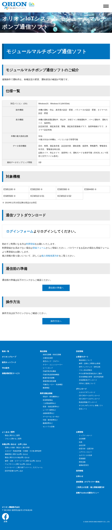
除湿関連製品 (48, 400)
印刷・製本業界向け (50, 420)
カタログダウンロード (87, 392)
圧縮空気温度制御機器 (51, 375)
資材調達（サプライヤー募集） (88, 482)
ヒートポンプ (48, 368)
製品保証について (85, 360)
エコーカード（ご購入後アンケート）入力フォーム (24, 467)
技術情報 (79, 351)
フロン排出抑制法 (85, 370)
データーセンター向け (51, 417)
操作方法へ (56, 321)
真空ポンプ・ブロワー (51, 361)
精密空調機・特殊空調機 (52, 355)
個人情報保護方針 (50, 256)
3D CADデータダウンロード (89, 399)
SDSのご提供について (87, 383)
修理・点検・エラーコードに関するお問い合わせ (23, 461)
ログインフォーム (19, 231)
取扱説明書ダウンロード (88, 402)
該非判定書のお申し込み (14, 471)
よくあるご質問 (8, 432)
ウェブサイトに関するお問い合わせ (18, 464)
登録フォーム (39, 248)
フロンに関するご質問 (13, 439)
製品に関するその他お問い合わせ (17, 457)
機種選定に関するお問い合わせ (16, 454)
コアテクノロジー (85, 452)
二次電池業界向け (49, 403)
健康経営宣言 (84, 465)
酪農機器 (46, 388)
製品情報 (43, 351)
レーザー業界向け (49, 410)
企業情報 (79, 432)
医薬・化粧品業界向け (51, 407)
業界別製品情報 (46, 393)
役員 (80, 442)
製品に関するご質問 (12, 435)
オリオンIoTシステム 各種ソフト (91, 405)
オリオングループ (9, 357)
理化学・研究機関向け (51, 397)
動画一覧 (5, 351)
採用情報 (79, 471)
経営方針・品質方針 (86, 449)
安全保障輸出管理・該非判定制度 (91, 377)
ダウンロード (81, 389)
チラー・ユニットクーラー (53, 365)
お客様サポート (82, 357)
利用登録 (30, 244)
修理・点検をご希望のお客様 (89, 363)
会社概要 (82, 439)
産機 (5, 521)
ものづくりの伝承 (85, 455)
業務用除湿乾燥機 (49, 381)
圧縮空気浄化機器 (49, 371)
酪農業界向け (48, 423)
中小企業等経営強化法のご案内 (90, 373)
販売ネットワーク (9, 362)
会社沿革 (82, 445)
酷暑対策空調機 (48, 378)
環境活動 (82, 462)
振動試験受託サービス (11, 373)
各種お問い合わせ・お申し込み (14, 444)
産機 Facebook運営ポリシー (87, 493)
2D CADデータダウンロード (89, 396)
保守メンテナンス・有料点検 (89, 367)
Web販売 (5, 368)
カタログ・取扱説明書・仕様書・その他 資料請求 (23, 451)
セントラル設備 (48, 427)
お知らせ (79, 476)
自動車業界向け (48, 413)
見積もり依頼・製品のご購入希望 (17, 447)
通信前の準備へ (56, 288)
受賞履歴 (82, 459)
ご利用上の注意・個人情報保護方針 (90, 487)
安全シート (83, 409)
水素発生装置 (48, 358)
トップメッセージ (85, 435)
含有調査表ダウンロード (88, 380)
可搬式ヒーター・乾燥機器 (53, 384)
